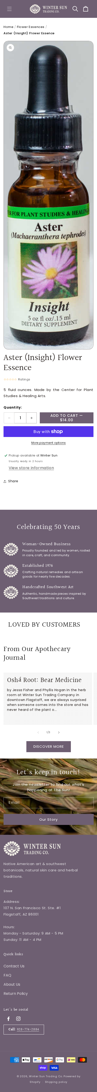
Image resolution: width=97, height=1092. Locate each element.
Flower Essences (30, 27)
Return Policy (16, 993)
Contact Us (14, 966)
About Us (12, 984)
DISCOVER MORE (48, 746)
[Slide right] (59, 732)
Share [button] (13, 481)
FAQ (7, 975)
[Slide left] (38, 732)
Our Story (48, 819)
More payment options (48, 443)
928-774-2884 (28, 1029)
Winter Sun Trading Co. (46, 1076)
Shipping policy (56, 1082)
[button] (9, 9)
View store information (31, 468)
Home (8, 27)
